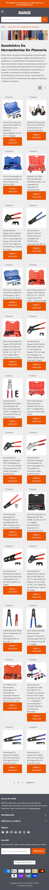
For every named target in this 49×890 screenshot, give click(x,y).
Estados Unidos (23, 862)
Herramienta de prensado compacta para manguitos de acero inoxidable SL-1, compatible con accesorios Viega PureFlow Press (36, 466)
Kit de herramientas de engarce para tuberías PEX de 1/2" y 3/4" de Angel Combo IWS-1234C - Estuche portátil (36, 295)
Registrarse (38, 851)
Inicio (3, 27)
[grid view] (40, 87)
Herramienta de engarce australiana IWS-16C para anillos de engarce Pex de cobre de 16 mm (35, 757)
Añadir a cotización (12, 141)
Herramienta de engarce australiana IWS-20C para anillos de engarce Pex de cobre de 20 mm (11, 757)
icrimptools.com (34, 808)
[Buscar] (44, 19)
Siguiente (30, 783)
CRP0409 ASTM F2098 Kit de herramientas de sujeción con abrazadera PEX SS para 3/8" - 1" (12, 636)
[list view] (45, 87)
